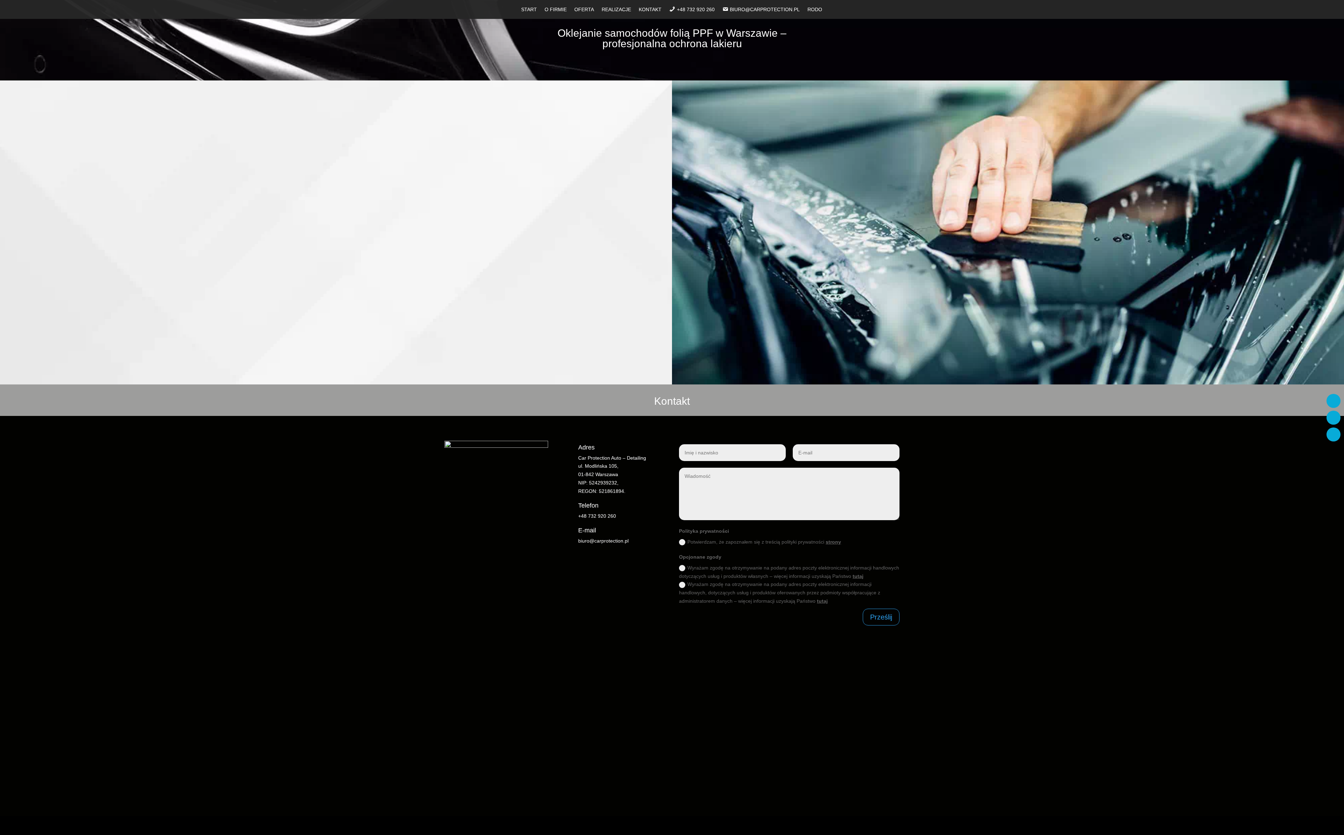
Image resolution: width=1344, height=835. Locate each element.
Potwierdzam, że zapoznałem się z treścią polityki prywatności (764, 542)
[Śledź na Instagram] (1333, 418)
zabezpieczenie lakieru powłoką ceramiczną (546, 323)
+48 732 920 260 (597, 516)
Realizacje (616, 9)
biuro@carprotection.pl (603, 541)
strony (833, 542)
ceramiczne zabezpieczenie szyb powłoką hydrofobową (426, 323)
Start (529, 9)
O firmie (556, 9)
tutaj (858, 576)
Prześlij (881, 617)
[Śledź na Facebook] (1333, 401)
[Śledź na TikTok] (1333, 434)
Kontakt (650, 9)
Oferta (584, 9)
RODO (814, 9)
